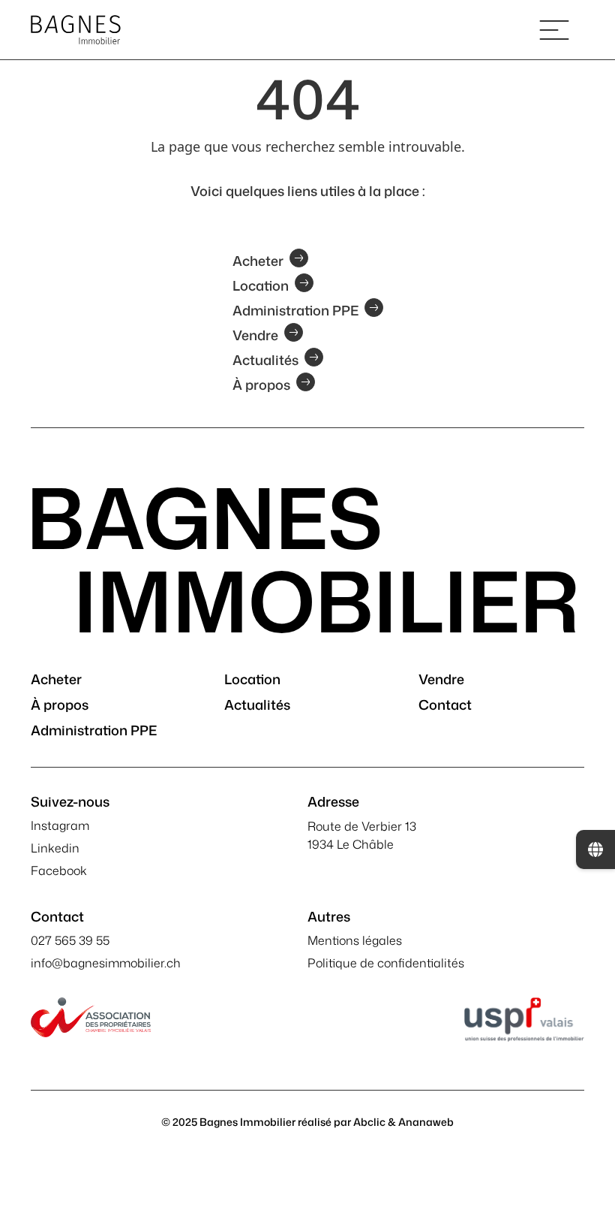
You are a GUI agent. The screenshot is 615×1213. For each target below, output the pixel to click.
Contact (445, 704)
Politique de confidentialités (386, 963)
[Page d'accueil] (76, 29)
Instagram (60, 825)
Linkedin (55, 848)
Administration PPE (295, 308)
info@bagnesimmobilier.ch (106, 963)
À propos (261, 383)
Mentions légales (355, 940)
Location (260, 284)
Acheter (258, 259)
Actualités (265, 358)
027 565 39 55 (70, 940)
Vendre (255, 333)
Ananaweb (426, 1122)
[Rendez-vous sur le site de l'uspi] (524, 1019)
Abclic (369, 1122)
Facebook (59, 870)
